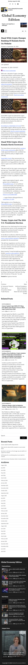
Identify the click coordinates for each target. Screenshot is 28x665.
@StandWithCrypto (8, 184)
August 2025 (4, 495)
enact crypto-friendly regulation (10, 238)
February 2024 (4, 538)
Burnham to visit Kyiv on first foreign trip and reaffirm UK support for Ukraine (17, 582)
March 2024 (3, 536)
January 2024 (4, 541)
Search (3, 435)
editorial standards (6, 84)
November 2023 (4, 546)
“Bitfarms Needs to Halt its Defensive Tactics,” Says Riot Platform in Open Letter (14, 406)
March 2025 (3, 508)
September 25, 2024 (8, 199)
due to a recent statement (18, 131)
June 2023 (3, 549)
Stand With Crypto (6, 158)
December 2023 (4, 543)
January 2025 (4, 513)
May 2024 (3, 531)
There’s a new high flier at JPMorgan (8, 24)
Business (6, 651)
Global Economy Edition (14, 17)
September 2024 (4, 523)
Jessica (3, 311)
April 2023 (3, 551)
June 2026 (3, 470)
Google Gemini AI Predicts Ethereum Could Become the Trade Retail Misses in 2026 (17, 607)
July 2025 (3, 498)
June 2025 (3, 500)
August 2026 (4, 465)
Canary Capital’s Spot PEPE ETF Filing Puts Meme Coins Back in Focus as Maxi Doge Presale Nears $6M (13, 307)
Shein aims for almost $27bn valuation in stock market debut (17, 576)
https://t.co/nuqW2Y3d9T (10, 194)
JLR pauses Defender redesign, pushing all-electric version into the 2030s (17, 620)
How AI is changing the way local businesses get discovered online (16, 613)
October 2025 (4, 490)
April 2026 (3, 475)
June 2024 (3, 528)
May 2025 (3, 503)
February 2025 (4, 510)
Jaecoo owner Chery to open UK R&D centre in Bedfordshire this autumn (13, 653)
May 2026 (3, 473)
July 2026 (3, 467)
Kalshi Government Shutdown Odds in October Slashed (13, 459)
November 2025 (4, 488)
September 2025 (4, 493)
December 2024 (4, 516)
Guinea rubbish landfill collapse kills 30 (9, 444)
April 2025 (3, 505)
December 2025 (4, 485)
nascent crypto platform (12, 253)
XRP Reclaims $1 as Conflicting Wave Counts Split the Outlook (17, 589)
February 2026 (4, 480)
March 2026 (3, 478)
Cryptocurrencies (12, 276)
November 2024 (4, 518)
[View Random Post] (22, 31)
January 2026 (4, 483)
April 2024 (3, 533)
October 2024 (4, 521)
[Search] (25, 31)
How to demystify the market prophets (15, 9)
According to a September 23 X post (11, 126)
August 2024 (4, 526)
